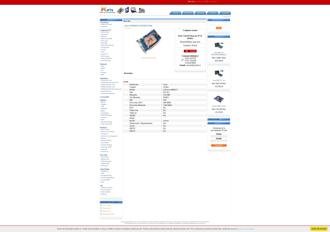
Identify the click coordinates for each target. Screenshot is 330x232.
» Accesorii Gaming (106, 122)
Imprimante (104, 78)
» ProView (103, 72)
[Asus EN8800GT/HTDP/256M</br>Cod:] (149, 54)
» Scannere (103, 117)
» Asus (102, 66)
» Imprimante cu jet (106, 80)
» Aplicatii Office (105, 192)
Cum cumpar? (107, 205)
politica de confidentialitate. (246, 229)
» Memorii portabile (106, 38)
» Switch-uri (104, 134)
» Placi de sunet (104, 56)
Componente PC (105, 30)
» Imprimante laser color (107, 84)
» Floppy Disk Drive (106, 58)
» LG (101, 70)
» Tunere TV (104, 54)
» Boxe (102, 119)
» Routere (103, 138)
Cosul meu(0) (212, 1)
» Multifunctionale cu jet (107, 87)
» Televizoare (104, 165)
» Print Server (104, 151)
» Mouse (102, 102)
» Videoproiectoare (106, 161)
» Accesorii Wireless (106, 145)
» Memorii (103, 36)
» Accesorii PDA (105, 180)
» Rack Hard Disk (105, 60)
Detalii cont (226, 16)
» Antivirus (103, 194)
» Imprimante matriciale (107, 93)
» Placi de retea (104, 129)
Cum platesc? (107, 208)
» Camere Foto (104, 157)
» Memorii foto (104, 159)
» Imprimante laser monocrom (109, 82)
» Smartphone (104, 171)
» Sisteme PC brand (106, 24)
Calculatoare (104, 22)
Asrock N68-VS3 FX (219, 106)
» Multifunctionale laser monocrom (110, 89)
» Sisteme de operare (106, 187)
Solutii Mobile (104, 169)
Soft (101, 186)
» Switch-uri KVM (105, 147)
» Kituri (102, 111)
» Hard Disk (103, 43)
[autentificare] (199, 1)
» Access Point (104, 142)
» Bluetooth (103, 149)
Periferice (103, 100)
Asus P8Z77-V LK (219, 80)
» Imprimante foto (105, 91)
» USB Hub (103, 108)
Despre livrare (107, 211)
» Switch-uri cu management (108, 136)
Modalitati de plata (108, 214)
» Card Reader (104, 113)
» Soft (102, 182)
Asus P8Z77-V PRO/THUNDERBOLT (218, 54)
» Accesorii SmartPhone (107, 177)
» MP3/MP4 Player (106, 115)
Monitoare (103, 64)
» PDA (102, 173)
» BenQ (102, 68)
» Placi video (104, 40)
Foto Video (103, 155)
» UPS (102, 106)
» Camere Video (105, 163)
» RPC (102, 74)
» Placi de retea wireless (107, 131)
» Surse (102, 51)
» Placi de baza (104, 32)
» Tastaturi (103, 104)
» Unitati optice (104, 47)
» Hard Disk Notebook (107, 45)
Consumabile (104, 97)
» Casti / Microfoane (106, 124)
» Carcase (103, 49)
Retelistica (103, 127)
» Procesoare (104, 34)
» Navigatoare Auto (106, 175)
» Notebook (103, 26)
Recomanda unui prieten (149, 58)
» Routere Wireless (105, 140)
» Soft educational (105, 189)
